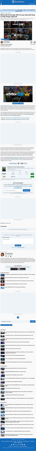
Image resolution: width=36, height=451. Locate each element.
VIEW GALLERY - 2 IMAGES (18, 103)
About (3, 441)
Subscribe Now (26, 190)
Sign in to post (18, 245)
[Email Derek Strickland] (6, 256)
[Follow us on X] (15, 444)
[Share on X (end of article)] (20, 163)
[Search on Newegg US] (4, 177)
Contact (14, 441)
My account (11, 446)
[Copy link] (26, 163)
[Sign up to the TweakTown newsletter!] (11, 444)
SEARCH (32, 321)
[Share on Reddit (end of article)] (22, 163)
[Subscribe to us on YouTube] (22, 444)
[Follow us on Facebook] (13, 444)
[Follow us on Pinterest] (24, 444)
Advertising (7, 441)
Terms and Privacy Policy (18, 192)
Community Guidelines (20, 247)
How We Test (19, 441)
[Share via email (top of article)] (34, 44)
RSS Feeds (32, 441)
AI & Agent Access (26, 441)
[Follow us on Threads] (18, 444)
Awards (11, 441)
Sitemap (15, 442)
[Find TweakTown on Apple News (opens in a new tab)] (22, 269)
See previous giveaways (18, 188)
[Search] (35, 2)
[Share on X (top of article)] (33, 42)
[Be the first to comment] (31, 44)
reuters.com (8, 223)
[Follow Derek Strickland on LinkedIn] (11, 256)
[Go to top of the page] (18, 317)
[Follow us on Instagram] (20, 444)
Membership (20, 442)
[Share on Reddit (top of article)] (34, 42)
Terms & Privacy (16, 446)
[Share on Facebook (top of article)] (31, 42)
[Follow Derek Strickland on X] (8, 256)
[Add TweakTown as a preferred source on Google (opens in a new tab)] (14, 269)
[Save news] (33, 44)
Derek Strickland (6, 41)
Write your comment (6, 237)
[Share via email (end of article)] (24, 163)
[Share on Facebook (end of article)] (18, 163)
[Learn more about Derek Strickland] (2, 43)
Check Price (13, 176)
